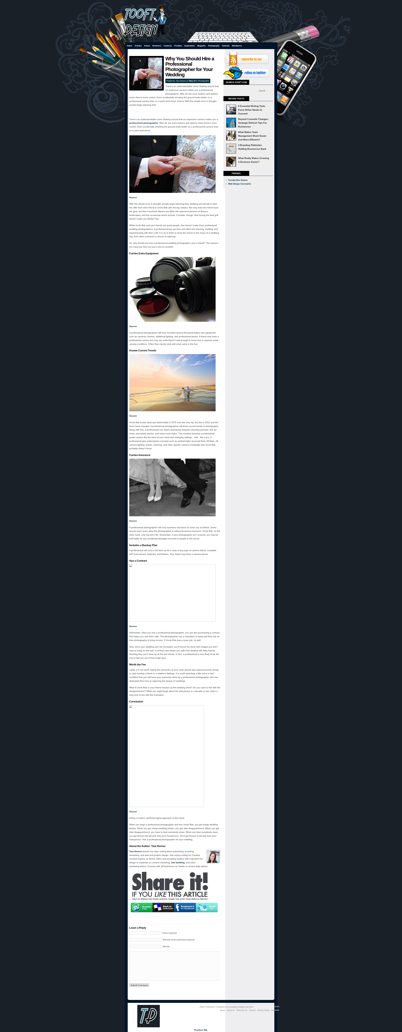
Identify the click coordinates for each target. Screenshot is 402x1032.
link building (178, 862)
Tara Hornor (181, 81)
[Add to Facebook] (185, 907)
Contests (168, 46)
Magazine (201, 46)
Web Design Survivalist (239, 184)
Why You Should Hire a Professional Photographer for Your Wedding (189, 66)
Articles (138, 46)
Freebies (178, 46)
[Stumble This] (141, 907)
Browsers (156, 46)
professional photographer (143, 123)
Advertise (275, 1009)
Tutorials (226, 46)
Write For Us (241, 1009)
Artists (147, 46)
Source (133, 197)
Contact (252, 1009)
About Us (231, 1009)
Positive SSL (201, 1030)
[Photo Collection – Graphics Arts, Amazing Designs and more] (145, 38)
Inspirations (189, 46)
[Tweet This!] (207, 907)
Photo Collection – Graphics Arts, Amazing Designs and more (226, 1006)
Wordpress (237, 46)
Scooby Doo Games (237, 180)
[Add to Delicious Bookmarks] (163, 907)
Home (129, 46)
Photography (214, 46)
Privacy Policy (263, 1009)
